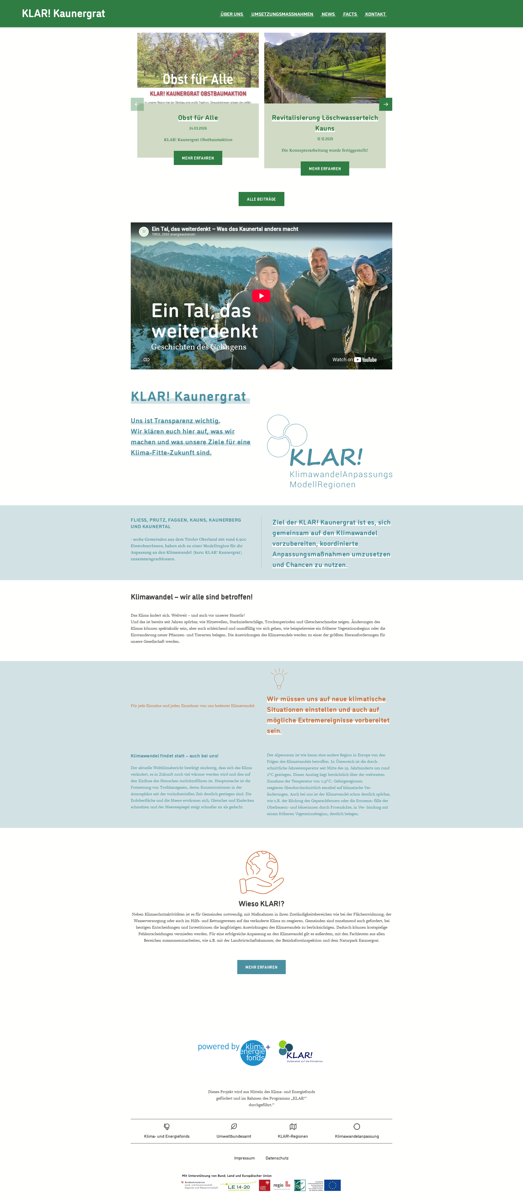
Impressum (244, 1158)
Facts (350, 13)
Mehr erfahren (198, 157)
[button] (137, 104)
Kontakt (375, 13)
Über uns (232, 13)
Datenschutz (277, 1158)
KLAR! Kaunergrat (63, 12)
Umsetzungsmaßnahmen (282, 13)
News (328, 13)
